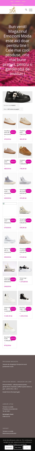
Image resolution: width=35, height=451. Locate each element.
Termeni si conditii (8, 407)
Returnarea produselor (9, 433)
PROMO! (17, 1)
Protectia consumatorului (10, 409)
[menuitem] (12, 1)
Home (23, 1)
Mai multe (18, 447)
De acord (9, 447)
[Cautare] (25, 10)
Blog (12, 1)
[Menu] (29, 10)
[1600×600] (14, 10)
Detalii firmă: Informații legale (11, 392)
